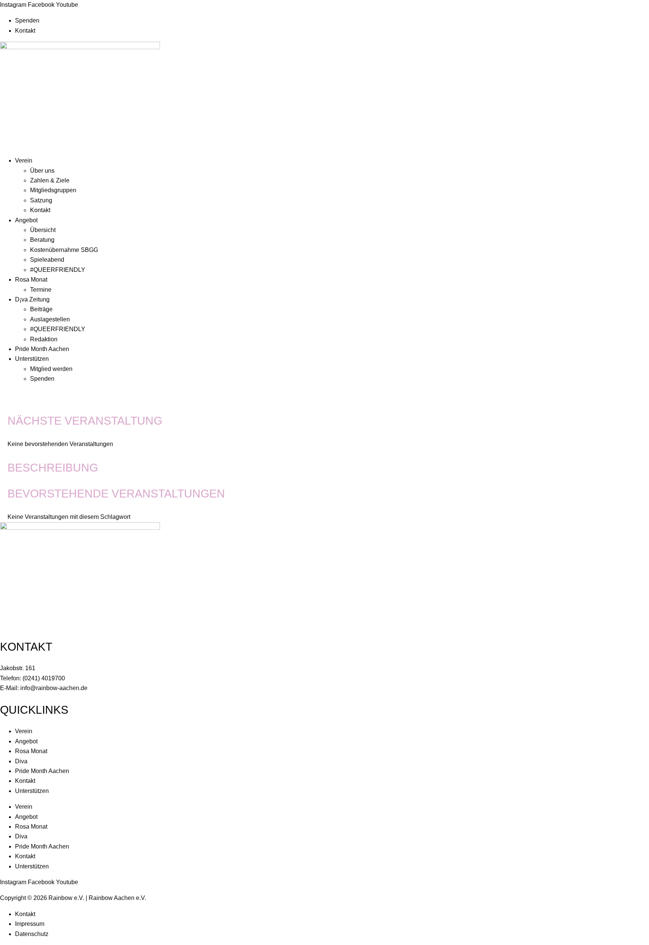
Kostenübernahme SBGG (64, 250)
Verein (23, 160)
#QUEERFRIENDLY (57, 270)
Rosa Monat (31, 279)
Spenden (27, 20)
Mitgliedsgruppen (53, 190)
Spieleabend (47, 259)
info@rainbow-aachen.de (54, 688)
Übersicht (43, 230)
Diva (21, 761)
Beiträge (41, 309)
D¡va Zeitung (32, 299)
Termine (40, 289)
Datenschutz (31, 934)
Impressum (29, 924)
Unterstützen (32, 359)
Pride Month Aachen (42, 349)
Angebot (26, 220)
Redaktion (43, 339)
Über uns (42, 170)
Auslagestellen (50, 319)
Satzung (41, 200)
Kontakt (25, 30)
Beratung (42, 240)
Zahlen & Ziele (49, 180)
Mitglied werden (51, 369)
